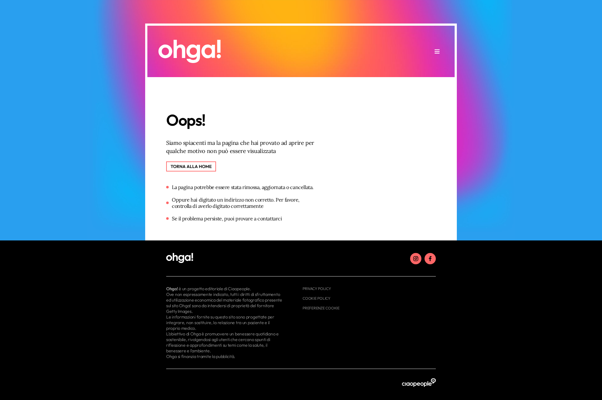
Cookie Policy (316, 298)
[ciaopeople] (419, 382)
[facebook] (430, 258)
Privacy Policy (317, 288)
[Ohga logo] (189, 51)
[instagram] (415, 258)
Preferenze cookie (321, 308)
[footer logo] (225, 258)
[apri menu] (437, 51)
